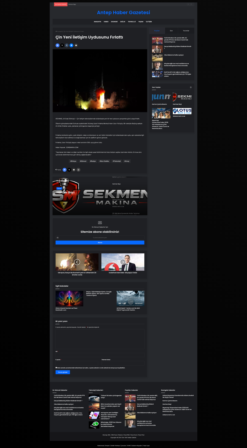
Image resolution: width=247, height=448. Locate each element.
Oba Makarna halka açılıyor (174, 55)
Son (171, 31)
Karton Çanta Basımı (159, 104)
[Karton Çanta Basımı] (161, 97)
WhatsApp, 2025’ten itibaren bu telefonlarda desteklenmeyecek (111, 424)
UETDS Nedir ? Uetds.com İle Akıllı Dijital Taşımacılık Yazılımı (128, 309)
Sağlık (122, 21)
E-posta (58, 359)
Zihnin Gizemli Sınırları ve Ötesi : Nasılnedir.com (67, 309)
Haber (106, 21)
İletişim (149, 21)
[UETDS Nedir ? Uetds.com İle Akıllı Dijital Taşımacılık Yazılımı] (130, 298)
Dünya (73, 161)
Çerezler (123, 445)
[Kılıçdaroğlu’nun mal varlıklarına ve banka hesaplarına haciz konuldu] (157, 66)
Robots (120, 435)
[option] (100, 196)
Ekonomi (114, 21)
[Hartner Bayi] (182, 97)
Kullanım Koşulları (137, 445)
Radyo (93, 161)
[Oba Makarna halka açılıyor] (157, 57)
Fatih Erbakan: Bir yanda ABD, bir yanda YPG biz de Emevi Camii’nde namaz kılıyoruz (176, 40)
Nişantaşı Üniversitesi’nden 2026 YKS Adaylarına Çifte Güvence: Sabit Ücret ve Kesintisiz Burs (80, 194)
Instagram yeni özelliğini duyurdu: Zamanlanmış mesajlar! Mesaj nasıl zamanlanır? (109, 416)
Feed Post (141, 435)
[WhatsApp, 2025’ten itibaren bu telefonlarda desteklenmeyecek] (94, 425)
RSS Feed (114, 435)
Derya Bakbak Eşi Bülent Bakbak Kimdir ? (145, 405)
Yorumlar (186, 31)
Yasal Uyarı (146, 445)
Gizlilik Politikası (115, 445)
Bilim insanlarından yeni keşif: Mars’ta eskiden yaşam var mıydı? (111, 406)
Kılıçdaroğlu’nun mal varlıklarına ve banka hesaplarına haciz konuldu (176, 65)
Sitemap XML (106, 435)
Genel (59, 188)
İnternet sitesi (106, 359)
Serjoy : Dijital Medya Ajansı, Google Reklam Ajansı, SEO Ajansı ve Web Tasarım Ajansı (99, 293)
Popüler (157, 31)
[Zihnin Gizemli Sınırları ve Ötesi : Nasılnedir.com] (69, 298)
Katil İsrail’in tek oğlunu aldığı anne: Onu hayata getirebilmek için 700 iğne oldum (177, 74)
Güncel (83, 161)
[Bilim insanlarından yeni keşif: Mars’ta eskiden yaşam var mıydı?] (94, 406)
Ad (57, 351)
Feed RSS (126, 435)
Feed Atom (134, 435)
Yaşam (140, 21)
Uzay (127, 161)
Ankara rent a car (179, 116)
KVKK (129, 445)
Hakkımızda (100, 445)
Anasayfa (97, 21)
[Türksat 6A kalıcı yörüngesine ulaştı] (94, 398)
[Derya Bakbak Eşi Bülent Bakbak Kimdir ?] (157, 49)
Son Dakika (105, 161)
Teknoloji (132, 21)
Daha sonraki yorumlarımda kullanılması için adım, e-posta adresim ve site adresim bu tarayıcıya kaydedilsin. (91, 368)
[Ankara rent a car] (182, 111)
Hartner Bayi (177, 104)
